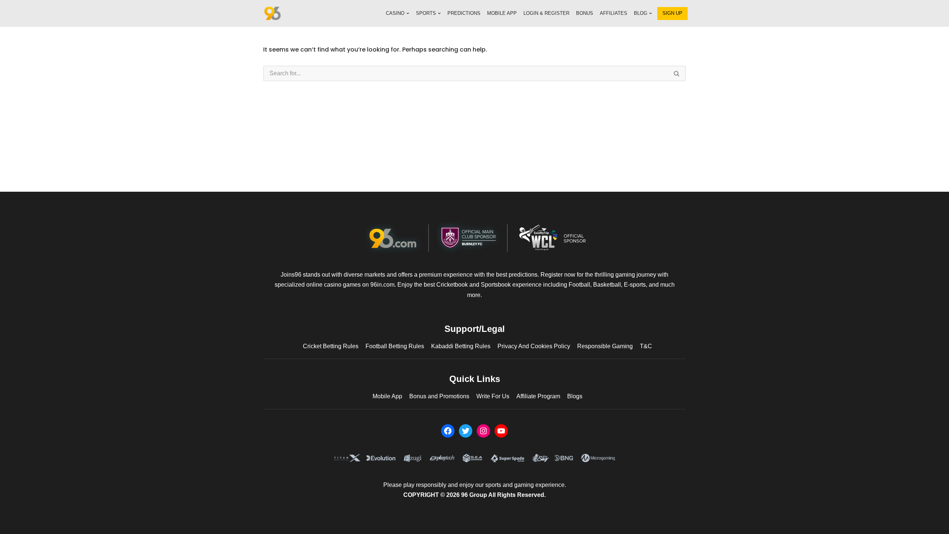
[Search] (677, 73)
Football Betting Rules (395, 346)
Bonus (584, 13)
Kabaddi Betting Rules (460, 346)
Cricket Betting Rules (330, 346)
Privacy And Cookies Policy (533, 346)
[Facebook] (447, 431)
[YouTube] (501, 431)
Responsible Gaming (605, 346)
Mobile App (502, 13)
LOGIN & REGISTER (546, 13)
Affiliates (613, 13)
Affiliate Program (538, 396)
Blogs (574, 396)
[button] (407, 13)
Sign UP (672, 13)
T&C (646, 346)
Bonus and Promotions (439, 396)
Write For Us (492, 396)
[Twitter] (465, 431)
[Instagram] (483, 431)
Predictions (463, 13)
